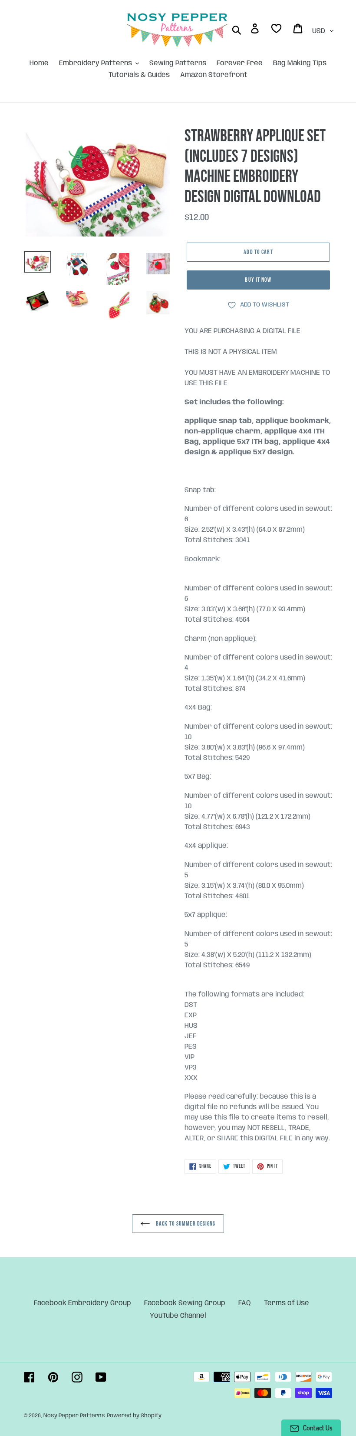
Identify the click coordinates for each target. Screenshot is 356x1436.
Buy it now (258, 279)
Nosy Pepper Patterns (74, 1416)
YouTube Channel (178, 1315)
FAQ (244, 1303)
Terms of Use (286, 1303)
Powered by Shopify (134, 1416)
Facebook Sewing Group (184, 1303)
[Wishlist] (277, 30)
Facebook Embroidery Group (82, 1303)
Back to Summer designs (185, 1223)
